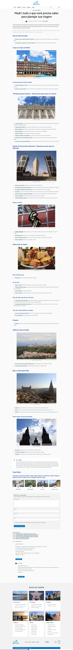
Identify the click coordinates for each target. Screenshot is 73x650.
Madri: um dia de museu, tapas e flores (22, 537)
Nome (15, 509)
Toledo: (16, 407)
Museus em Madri (18, 239)
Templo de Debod (18, 131)
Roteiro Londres (34, 626)
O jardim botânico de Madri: (21, 198)
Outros (24, 7)
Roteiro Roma (34, 631)
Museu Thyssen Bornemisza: (21, 237)
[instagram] (46, 642)
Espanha (39, 10)
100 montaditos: (18, 290)
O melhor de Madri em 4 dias (21, 85)
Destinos (29, 7)
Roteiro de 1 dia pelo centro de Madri (22, 538)
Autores (29, 642)
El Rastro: (17, 323)
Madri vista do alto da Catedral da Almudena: (24, 363)
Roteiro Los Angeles (35, 607)
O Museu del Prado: (19, 231)
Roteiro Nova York (51, 624)
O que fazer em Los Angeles (36, 604)
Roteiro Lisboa (34, 628)
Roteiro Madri (34, 629)
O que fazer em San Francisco (20, 604)
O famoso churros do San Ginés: (21, 300)
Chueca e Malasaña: (19, 195)
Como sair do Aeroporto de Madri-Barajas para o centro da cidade (27, 536)
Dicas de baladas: (18, 315)
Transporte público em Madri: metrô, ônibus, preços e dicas (26, 533)
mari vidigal (45, 21)
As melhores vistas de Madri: (21, 365)
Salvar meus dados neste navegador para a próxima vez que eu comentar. (30, 522)
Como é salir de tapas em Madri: (21, 313)
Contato (37, 642)
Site (14, 518)
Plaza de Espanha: (18, 129)
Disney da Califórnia (19, 631)
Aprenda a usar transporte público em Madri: (24, 39)
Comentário (16, 499)
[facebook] (48, 642)
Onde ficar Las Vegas (52, 606)
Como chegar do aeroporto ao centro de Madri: (25, 42)
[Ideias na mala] (36, 3)
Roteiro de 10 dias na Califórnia (52, 627)
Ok (28, 649)
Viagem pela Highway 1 (19, 624)
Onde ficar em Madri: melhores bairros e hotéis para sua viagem (27, 535)
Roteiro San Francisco (19, 607)
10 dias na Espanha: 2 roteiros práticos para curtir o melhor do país (27, 534)
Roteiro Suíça (33, 634)
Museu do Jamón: (18, 293)
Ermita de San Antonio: (20, 185)
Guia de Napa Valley (18, 628)
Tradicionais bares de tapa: (20, 287)
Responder (18, 559)
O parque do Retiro (19, 133)
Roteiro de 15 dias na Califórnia (52, 630)
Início (33, 10)
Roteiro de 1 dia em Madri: (20, 89)
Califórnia (19, 7)
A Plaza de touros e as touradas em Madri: (23, 137)
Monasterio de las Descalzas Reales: (22, 141)
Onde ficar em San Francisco (20, 606)
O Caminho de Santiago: (20, 452)
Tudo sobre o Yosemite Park (20, 626)
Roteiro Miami (50, 634)
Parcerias (33, 642)
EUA (15, 7)
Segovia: (17, 412)
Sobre (33, 7)
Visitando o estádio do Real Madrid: (22, 135)
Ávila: (16, 410)
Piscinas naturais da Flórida (53, 632)
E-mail (15, 513)
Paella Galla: (17, 277)
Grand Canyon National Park (20, 629)
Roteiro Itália (33, 632)
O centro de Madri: (19, 123)
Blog (36, 10)
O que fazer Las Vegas (52, 604)
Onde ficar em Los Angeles (36, 606)
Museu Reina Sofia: (19, 235)
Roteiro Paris (33, 624)
